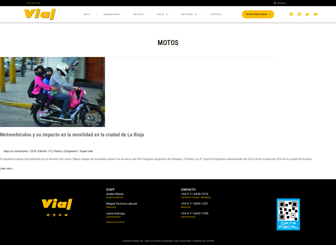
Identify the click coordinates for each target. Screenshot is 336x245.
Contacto (216, 14)
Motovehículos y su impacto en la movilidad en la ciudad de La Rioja (72, 135)
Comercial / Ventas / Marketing (196, 197)
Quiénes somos (111, 14)
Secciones (187, 14)
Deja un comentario (16, 151)
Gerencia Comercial (115, 222)
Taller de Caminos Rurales (256, 14)
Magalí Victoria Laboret (121, 203)
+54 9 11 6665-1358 (194, 213)
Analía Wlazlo (115, 194)
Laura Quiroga (115, 213)
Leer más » (6, 168)
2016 (33, 151)
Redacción (111, 207)
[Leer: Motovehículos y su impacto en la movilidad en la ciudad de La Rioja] (52, 91)
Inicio (86, 14)
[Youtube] (66, 215)
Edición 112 (45, 151)
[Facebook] (48, 215)
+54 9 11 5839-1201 (194, 203)
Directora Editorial (114, 197)
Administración (113, 217)
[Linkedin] (54, 215)
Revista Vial (33, 3)
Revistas (138, 14)
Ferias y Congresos (65, 151)
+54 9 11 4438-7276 (194, 194)
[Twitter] (60, 215)
